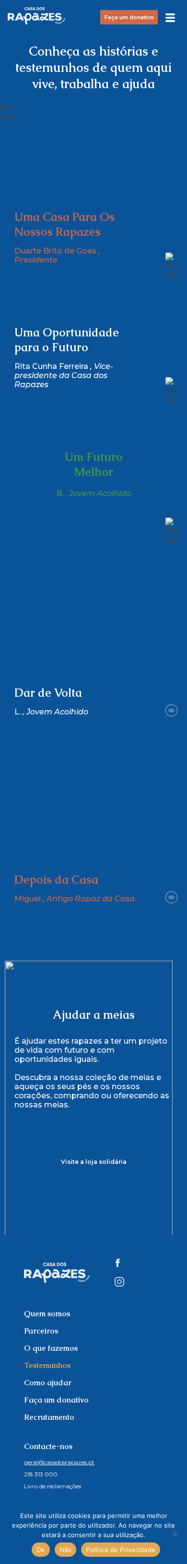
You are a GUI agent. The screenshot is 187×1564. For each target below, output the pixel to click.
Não (65, 1549)
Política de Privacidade (120, 1549)
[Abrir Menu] (170, 15)
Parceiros (41, 1331)
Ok (40, 1549)
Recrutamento (49, 1417)
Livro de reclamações (52, 1486)
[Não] (175, 1534)
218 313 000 (41, 1474)
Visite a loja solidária (94, 1161)
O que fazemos (51, 1348)
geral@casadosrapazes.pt (59, 1462)
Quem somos (47, 1314)
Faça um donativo (129, 17)
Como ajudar (47, 1383)
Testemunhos (47, 1365)
